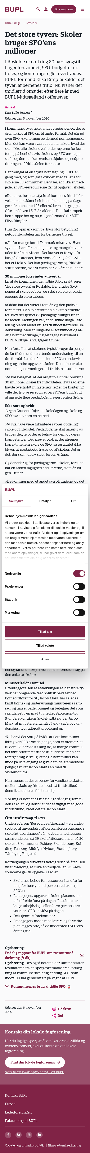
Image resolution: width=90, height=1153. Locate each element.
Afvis (45, 659)
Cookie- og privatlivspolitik (24, 1145)
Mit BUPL (46, 9)
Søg (38, 9)
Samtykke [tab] (16, 501)
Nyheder (31, 23)
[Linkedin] (39, 1135)
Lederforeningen (18, 1112)
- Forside (14, 9)
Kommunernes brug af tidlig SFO (38, 986)
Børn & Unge (13, 23)
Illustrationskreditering (64, 1145)
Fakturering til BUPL (21, 1121)
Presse (10, 1104)
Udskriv (64, 1009)
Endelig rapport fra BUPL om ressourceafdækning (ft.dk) (39, 955)
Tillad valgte (45, 645)
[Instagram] (29, 1135)
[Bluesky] (18, 1135)
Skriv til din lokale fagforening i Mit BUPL (34, 1072)
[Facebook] (8, 1135)
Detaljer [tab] (45, 501)
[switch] (79, 586)
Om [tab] (73, 501)
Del (60, 1015)
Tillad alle (45, 631)
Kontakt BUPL (16, 1095)
